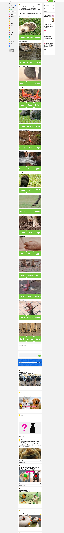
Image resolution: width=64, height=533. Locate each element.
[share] (26, 348)
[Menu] (40, 4)
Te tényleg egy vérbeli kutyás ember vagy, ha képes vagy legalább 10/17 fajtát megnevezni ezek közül (29, 468)
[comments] (21, 348)
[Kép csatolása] (19, 355)
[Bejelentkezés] (54, 1)
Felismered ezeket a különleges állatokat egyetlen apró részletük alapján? (29, 513)
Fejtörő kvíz (25, 345)
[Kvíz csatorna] (19, 4)
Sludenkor (22, 4)
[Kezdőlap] (10, 1)
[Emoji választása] (21, 355)
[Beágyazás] (24, 348)
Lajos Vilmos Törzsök (48, 25)
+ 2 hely (22, 439)
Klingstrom (22, 415)
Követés (39, 4)
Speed (46, 30)
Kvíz (19, 345)
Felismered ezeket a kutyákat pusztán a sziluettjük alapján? (29, 416)
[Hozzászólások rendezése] (40, 351)
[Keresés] (45, 1)
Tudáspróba (22, 345)
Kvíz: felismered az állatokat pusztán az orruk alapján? (29, 441)
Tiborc (21, 440)
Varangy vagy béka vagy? (23, 490)
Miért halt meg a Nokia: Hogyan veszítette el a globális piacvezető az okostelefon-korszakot (50, 26)
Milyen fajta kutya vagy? (23, 372)
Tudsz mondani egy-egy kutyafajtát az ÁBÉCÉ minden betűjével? (28, 395)
